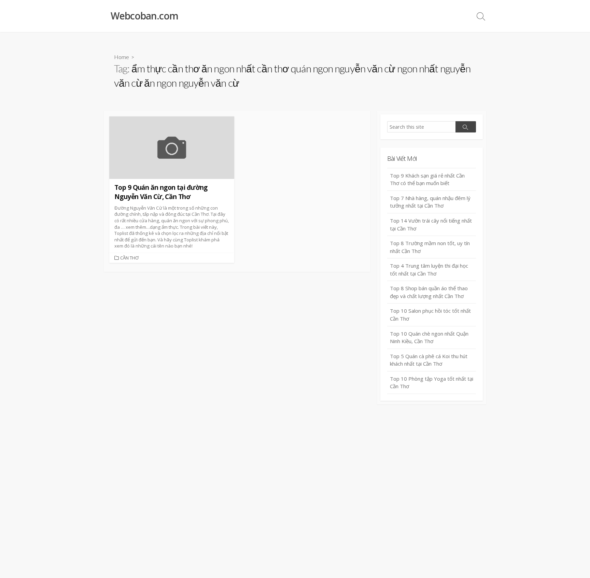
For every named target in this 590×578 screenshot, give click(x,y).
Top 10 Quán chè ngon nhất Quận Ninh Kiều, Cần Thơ (429, 337)
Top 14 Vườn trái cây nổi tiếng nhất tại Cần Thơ (431, 224)
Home (121, 57)
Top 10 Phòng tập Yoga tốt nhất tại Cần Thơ (431, 382)
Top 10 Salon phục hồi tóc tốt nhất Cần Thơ (430, 314)
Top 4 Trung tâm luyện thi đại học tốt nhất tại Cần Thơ (429, 269)
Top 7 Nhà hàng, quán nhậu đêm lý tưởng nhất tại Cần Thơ (430, 202)
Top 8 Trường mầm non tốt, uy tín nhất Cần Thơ (430, 247)
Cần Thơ (129, 258)
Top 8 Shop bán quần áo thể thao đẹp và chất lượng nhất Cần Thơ (429, 292)
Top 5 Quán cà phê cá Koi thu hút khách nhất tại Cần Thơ (428, 360)
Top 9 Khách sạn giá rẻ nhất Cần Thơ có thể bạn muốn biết (427, 179)
